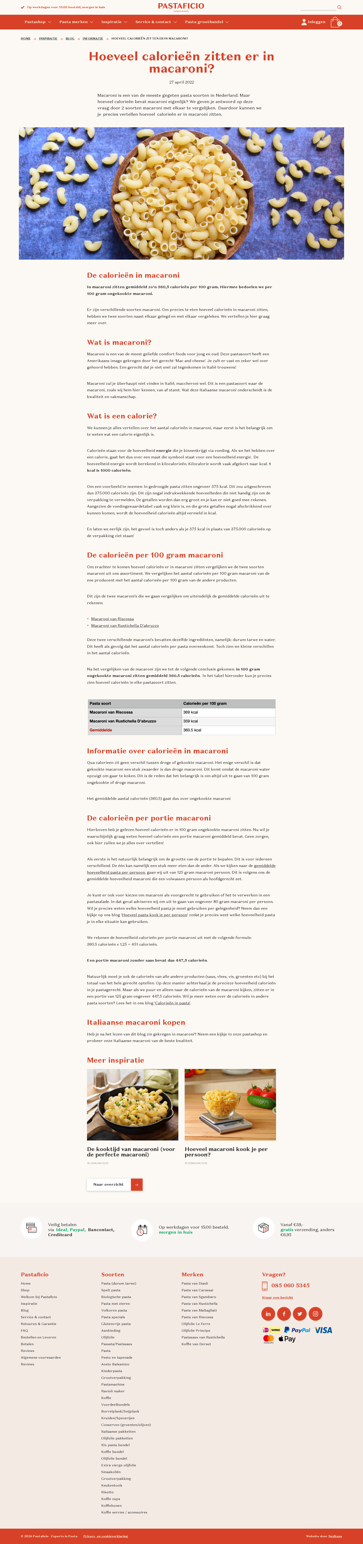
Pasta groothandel (204, 22)
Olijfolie (107, 1337)
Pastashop (35, 22)
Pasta (105, 1351)
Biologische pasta (116, 1297)
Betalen (27, 1344)
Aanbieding (110, 1331)
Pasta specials (113, 1317)
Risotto (107, 1492)
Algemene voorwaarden (41, 1357)
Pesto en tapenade (116, 1357)
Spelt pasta (110, 1290)
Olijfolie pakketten (117, 1438)
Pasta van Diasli (195, 1283)
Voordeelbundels (115, 1405)
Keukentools (111, 1485)
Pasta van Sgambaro (199, 1297)
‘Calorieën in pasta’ (172, 1003)
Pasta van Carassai (197, 1290)
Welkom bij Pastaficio (39, 1297)
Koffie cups (110, 1499)
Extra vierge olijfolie (118, 1465)
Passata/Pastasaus (116, 1344)
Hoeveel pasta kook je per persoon (154, 915)
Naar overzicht (108, 1185)
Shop (25, 1290)
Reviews (27, 1351)
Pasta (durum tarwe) (118, 1283)
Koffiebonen (111, 1506)
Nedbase (335, 1536)
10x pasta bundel (115, 1445)
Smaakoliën (111, 1472)
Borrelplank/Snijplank (120, 1411)
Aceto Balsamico (115, 1364)
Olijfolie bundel (114, 1458)
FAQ (24, 1331)
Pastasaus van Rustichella (203, 1337)
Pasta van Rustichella (199, 1304)
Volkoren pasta (114, 1310)
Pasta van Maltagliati (199, 1310)
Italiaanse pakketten (118, 1432)
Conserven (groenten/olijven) (126, 1425)
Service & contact (153, 22)
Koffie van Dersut (196, 1344)
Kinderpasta (111, 1371)
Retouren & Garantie (38, 1324)
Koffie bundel (112, 1452)
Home (26, 1283)
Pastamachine (113, 1384)
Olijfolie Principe (196, 1331)
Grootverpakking (116, 1378)
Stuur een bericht (277, 1298)
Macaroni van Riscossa (112, 619)
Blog (25, 1310)
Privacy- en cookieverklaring (105, 1536)
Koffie (106, 1398)
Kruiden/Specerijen (117, 1418)
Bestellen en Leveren (38, 1337)
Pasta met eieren (115, 1304)
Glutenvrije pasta (116, 1324)
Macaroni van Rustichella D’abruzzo (125, 626)
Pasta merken (73, 22)
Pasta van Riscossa (197, 1317)
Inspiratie (111, 22)
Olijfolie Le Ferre (196, 1324)
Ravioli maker (113, 1391)
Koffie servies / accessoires (124, 1512)
